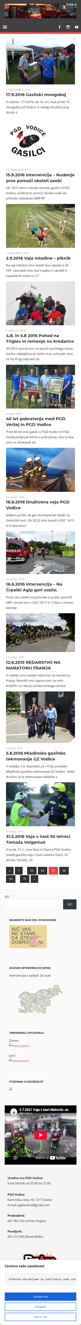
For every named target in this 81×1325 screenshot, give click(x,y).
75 (24, 879)
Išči (7, 897)
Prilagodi (40, 1306)
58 (64, 871)
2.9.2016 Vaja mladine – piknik (38, 258)
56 (42, 871)
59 (10, 879)
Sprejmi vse (40, 1296)
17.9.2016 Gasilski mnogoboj (36, 94)
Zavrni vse (40, 1317)
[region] (40, 1292)
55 (32, 871)
